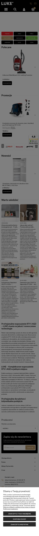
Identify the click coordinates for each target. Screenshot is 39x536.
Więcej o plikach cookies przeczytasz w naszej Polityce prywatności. (19, 508)
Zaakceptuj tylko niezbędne (19, 514)
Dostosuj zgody (19, 519)
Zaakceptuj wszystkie (19, 524)
